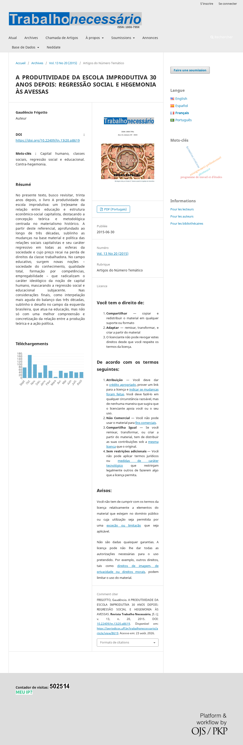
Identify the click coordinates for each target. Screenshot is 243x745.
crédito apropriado (122, 384)
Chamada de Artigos (62, 37)
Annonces (150, 37)
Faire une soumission (190, 70)
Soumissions (121, 37)
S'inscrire (206, 3)
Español (181, 105)
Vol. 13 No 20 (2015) (63, 63)
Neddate (54, 47)
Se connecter (228, 3)
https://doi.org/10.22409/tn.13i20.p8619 (48, 140)
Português (183, 120)
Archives (31, 37)
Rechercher (223, 37)
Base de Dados (24, 47)
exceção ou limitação (124, 525)
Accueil (20, 63)
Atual (13, 37)
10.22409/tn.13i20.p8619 (113, 624)
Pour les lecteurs (182, 209)
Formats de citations (114, 642)
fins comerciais (145, 423)
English (181, 98)
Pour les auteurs (181, 216)
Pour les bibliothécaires (186, 223)
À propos (93, 37)
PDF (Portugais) (115, 209)
